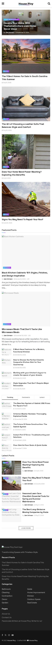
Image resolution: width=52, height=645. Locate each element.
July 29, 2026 (7, 130)
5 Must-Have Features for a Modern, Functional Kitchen (29, 350)
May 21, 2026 (39, 505)
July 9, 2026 (7, 178)
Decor (4, 599)
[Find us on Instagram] (9, 635)
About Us (6, 614)
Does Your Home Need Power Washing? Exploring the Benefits (35, 465)
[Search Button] (49, 3)
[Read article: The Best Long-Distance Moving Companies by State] (11, 515)
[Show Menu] (3, 3)
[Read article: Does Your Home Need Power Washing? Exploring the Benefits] (26, 151)
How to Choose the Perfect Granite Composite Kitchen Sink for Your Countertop (28, 362)
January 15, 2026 (20, 279)
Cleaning (5, 592)
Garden (5, 603)
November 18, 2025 (21, 335)
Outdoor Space (33, 599)
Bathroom (6, 589)
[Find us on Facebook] (2, 635)
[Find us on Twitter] (6, 635)
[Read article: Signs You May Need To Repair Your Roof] (26, 199)
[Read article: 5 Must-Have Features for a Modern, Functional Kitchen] (6, 351)
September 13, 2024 (23, 32)
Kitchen (7, 268)
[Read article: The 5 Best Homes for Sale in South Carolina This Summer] (26, 56)
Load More (26, 528)
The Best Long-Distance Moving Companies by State (35, 510)
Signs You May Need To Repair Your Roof (22, 219)
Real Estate (32, 603)
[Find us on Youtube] (13, 635)
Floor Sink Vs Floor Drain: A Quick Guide (30, 445)
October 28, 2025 (20, 367)
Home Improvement (11, 19)
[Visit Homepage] (26, 3)
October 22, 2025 (20, 378)
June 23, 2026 (7, 223)
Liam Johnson (10, 32)
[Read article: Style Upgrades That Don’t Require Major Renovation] (6, 385)
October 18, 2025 (19, 389)
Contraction (7, 596)
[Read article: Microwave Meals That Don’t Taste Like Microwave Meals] (26, 309)
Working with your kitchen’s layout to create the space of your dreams (29, 374)
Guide (6, 71)
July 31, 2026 (7, 82)
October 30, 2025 (20, 355)
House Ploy (11, 640)
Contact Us (6, 617)
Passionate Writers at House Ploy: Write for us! (22, 621)
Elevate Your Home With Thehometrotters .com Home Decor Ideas (20, 25)
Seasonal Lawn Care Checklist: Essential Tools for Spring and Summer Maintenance (35, 497)
